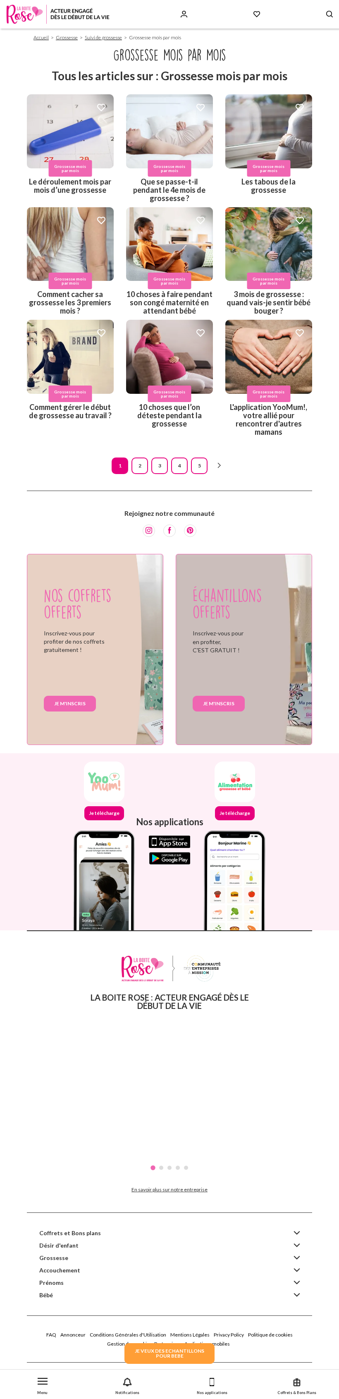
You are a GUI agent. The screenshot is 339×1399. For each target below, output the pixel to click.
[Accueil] (58, 14)
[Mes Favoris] (256, 14)
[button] (42, 1384)
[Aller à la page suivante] (219, 466)
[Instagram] (149, 531)
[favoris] (101, 108)
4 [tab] (178, 1168)
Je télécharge (104, 813)
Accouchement (59, 1270)
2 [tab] (161, 1168)
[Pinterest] (190, 531)
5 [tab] (186, 1168)
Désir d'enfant (59, 1245)
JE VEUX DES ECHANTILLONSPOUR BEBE (169, 1353)
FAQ (51, 1335)
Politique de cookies (270, 1335)
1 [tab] (153, 1168)
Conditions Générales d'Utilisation (128, 1335)
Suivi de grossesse (103, 37)
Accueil (41, 37)
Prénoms (51, 1282)
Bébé (46, 1294)
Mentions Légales (190, 1335)
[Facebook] (169, 531)
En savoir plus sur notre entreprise (169, 1189)
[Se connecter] (184, 14)
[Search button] (329, 14)
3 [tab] (169, 1168)
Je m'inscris (70, 703)
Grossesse (67, 37)
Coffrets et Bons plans (70, 1232)
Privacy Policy (229, 1335)
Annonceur (73, 1335)
